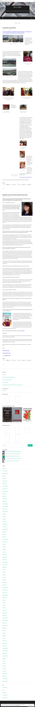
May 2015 (4, 635)
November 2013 (5, 681)
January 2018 (4, 559)
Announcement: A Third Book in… (17, 458)
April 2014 (4, 668)
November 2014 (5, 650)
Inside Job (4, 374)
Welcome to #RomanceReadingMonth (8, 377)
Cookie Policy (17, 705)
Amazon (23, 330)
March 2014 (4, 671)
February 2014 (4, 673)
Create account (4, 687)
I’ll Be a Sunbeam (5, 382)
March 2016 (4, 610)
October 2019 (4, 526)
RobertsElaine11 (29, 177)
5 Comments (9, 29)
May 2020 (4, 516)
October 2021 (4, 488)
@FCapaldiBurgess (23, 177)
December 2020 (5, 503)
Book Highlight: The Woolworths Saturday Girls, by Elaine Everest (12, 384)
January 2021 (4, 501)
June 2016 (4, 602)
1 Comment (9, 196)
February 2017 (4, 582)
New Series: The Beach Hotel (7, 379)
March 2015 (4, 640)
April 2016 (4, 607)
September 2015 (5, 625)
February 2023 (4, 470)
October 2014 (4, 653)
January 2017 (4, 584)
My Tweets (4, 390)
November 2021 (5, 486)
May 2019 (4, 534)
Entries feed (4, 692)
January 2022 (4, 483)
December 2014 (5, 648)
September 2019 (5, 529)
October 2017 (4, 564)
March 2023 (4, 468)
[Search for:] (17, 445)
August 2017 (4, 567)
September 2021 (5, 491)
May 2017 (4, 574)
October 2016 (4, 592)
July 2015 (3, 630)
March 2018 (4, 554)
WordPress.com (5, 697)
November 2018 (5, 539)
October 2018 (4, 541)
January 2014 (4, 676)
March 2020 (4, 521)
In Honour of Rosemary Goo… (16, 453)
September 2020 (5, 511)
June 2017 (4, 572)
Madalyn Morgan (8, 453)
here (28, 179)
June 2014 (4, 663)
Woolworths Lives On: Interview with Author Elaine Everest (14, 195)
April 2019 (4, 536)
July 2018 (3, 544)
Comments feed (4, 695)
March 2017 (4, 579)
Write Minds (17, 7)
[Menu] (2, 18)
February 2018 (4, 557)
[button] (7, 399)
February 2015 (4, 643)
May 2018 (4, 549)
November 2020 (5, 506)
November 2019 (5, 524)
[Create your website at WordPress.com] (17, 1)
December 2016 (5, 587)
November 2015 (5, 620)
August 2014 (4, 658)
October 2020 (4, 508)
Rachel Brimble (7, 451)
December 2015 (5, 617)
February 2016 (4, 612)
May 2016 (4, 605)
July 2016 (3, 600)
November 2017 (5, 562)
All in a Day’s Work (16, 460)
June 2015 (4, 633)
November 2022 (5, 473)
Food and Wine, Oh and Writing (9, 28)
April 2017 (4, 577)
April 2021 (4, 493)
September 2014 (5, 655)
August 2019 (4, 531)
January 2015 (4, 645)
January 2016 (4, 615)
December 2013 (5, 678)
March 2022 (4, 478)
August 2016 (4, 597)
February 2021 (4, 498)
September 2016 (5, 595)
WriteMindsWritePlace (8, 460)
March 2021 (4, 496)
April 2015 (4, 638)
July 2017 (3, 569)
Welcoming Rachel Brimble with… (16, 451)
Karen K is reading (8, 458)
